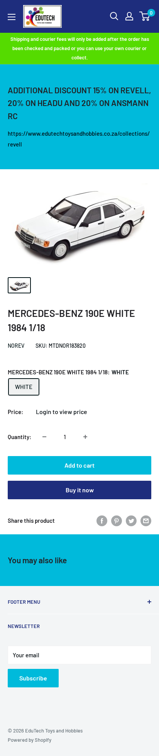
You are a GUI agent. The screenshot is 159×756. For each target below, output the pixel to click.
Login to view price (61, 411)
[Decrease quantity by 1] (44, 437)
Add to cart (79, 465)
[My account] (129, 16)
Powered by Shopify (29, 740)
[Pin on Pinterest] (116, 520)
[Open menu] (11, 17)
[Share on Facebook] (101, 520)
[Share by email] (145, 520)
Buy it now (80, 489)
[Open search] (114, 16)
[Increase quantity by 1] (85, 437)
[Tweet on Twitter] (131, 520)
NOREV (16, 345)
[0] (145, 16)
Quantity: (19, 436)
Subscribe (33, 678)
